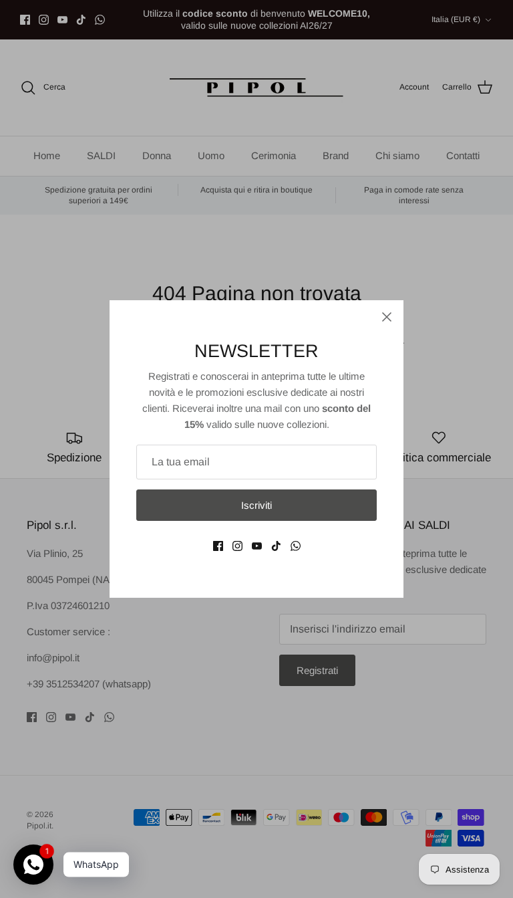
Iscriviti (256, 505)
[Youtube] (257, 546)
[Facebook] (218, 546)
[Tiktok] (276, 546)
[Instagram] (237, 546)
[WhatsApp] (296, 546)
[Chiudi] (386, 317)
